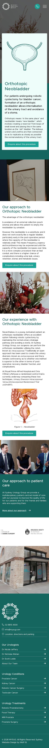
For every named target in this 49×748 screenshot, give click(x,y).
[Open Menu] (45, 6)
